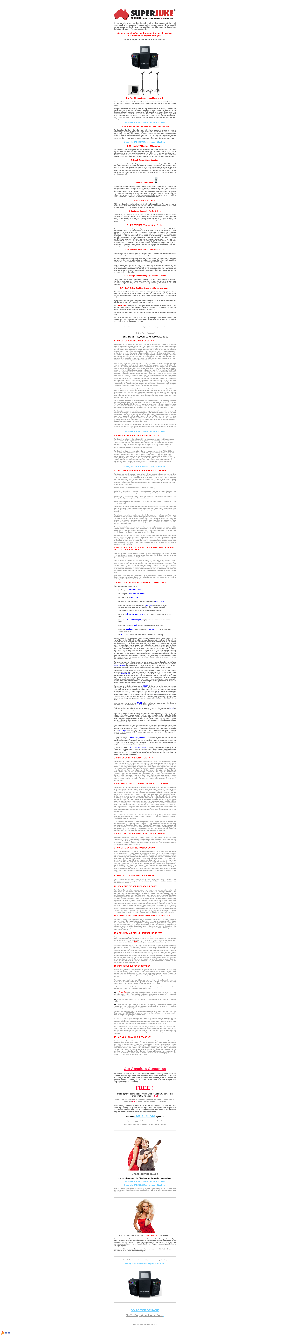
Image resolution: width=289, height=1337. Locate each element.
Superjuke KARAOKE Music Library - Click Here (144, 467)
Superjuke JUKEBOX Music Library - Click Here (145, 122)
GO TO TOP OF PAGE (145, 1310)
